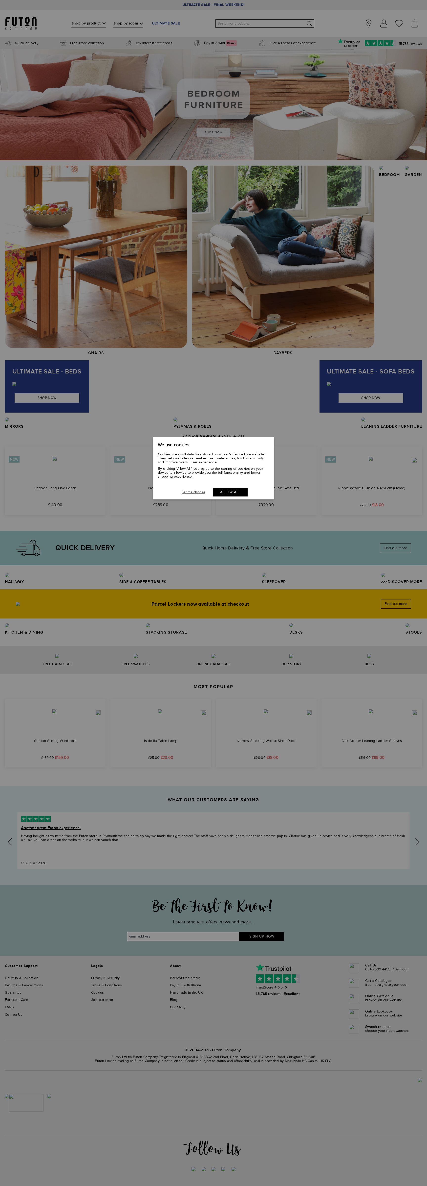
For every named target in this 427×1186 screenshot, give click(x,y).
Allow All (230, 492)
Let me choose (193, 492)
